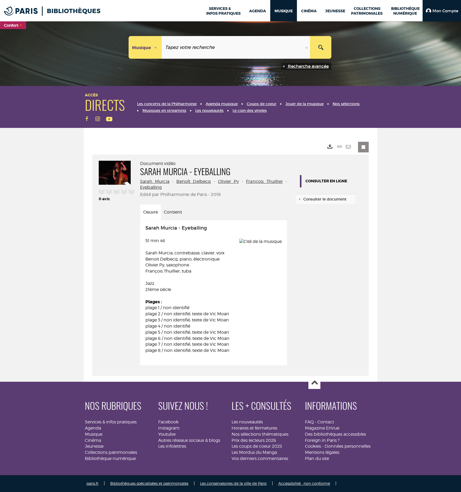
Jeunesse (94, 446)
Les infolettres (172, 446)
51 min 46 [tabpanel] (187, 289)
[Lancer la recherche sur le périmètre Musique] (320, 47)
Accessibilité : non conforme (304, 483)
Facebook (168, 421)
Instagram (169, 428)
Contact (325, 421)
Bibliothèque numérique (110, 458)
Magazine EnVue (322, 428)
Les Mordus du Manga (254, 452)
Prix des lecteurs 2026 (254, 440)
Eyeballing (151, 187)
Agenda (93, 428)
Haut (314, 383)
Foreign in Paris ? (322, 440)
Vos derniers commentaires (260, 458)
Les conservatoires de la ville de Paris (233, 483)
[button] (442, 10)
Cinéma (93, 440)
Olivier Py (228, 181)
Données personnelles (348, 446)
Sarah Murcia (154, 181)
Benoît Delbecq (193, 181)
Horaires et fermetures (254, 428)
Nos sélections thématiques (260, 434)
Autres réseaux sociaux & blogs (189, 440)
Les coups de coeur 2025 (257, 446)
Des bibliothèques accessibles (335, 434)
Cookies (313, 446)
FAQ (309, 421)
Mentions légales (322, 452)
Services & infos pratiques (111, 421)
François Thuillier (264, 181)
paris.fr (92, 483)
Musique (93, 434)
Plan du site (317, 458)
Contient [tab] (173, 212)
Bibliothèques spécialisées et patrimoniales (149, 483)
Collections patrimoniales (111, 452)
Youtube (167, 434)
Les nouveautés (247, 421)
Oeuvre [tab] (150, 212)
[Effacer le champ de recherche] (307, 47)
